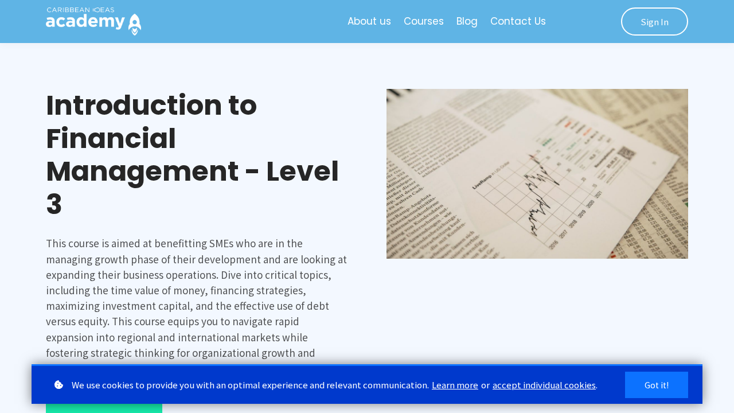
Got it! (657, 385)
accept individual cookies (544, 385)
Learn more (455, 385)
